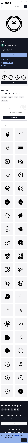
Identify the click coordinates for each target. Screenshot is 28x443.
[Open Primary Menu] (2, 3)
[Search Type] (3, 6)
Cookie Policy (16, 435)
